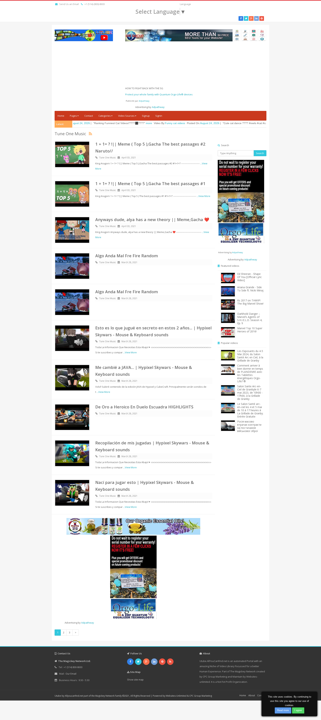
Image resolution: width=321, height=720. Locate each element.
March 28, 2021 (129, 262)
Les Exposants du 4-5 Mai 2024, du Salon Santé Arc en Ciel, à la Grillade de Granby (250, 355)
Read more (283, 710)
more (114, 123)
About (251, 695)
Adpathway (144, 101)
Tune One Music (107, 157)
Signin (158, 115)
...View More (203, 196)
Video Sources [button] (126, 115)
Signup (146, 115)
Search (260, 153)
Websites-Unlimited (176, 695)
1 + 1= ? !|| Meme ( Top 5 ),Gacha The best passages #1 (150, 183)
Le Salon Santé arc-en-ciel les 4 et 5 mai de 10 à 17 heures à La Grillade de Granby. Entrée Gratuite (250, 410)
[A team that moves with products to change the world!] (241, 201)
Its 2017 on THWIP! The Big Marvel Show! (250, 302)
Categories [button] (104, 115)
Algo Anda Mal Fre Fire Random (126, 255)
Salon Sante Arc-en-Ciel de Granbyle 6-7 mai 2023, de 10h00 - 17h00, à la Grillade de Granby (250, 392)
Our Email (71, 673)
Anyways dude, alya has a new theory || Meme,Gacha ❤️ (152, 219)
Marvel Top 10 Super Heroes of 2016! (249, 329)
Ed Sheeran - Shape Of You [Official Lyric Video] (249, 277)
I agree (298, 710)
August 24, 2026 (175, 123)
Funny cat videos (140, 123)
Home (61, 115)
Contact (88, 115)
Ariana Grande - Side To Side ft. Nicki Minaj (250, 288)
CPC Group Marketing (200, 695)
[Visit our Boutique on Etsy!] (133, 526)
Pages (73, 115)
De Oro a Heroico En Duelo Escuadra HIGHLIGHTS (144, 407)
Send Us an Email (69, 4)
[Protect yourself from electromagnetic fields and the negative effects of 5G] (133, 577)
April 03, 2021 (128, 157)
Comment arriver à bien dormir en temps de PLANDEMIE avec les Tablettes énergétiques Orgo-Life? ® (250, 373)
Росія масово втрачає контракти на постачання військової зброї (249, 426)
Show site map (135, 679)
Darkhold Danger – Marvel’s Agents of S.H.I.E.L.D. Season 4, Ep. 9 (249, 318)
